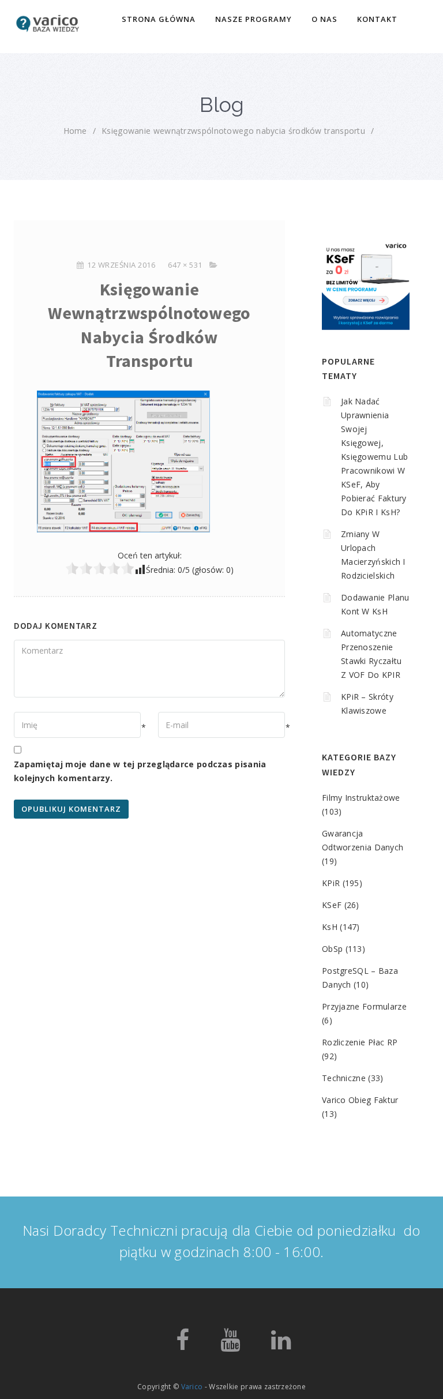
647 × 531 (185, 265)
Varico (192, 1387)
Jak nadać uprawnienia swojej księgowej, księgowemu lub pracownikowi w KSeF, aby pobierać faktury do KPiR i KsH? (374, 456)
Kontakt (377, 19)
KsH (329, 926)
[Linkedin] (281, 1345)
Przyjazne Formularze (364, 1006)
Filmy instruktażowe (361, 797)
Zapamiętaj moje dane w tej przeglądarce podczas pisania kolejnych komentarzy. (140, 771)
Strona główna (159, 19)
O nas (324, 19)
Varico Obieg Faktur (360, 1099)
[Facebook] (183, 1345)
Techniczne (344, 1077)
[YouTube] (230, 1345)
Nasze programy (253, 19)
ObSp (332, 948)
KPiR (331, 882)
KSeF (331, 904)
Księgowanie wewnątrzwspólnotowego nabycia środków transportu (233, 130)
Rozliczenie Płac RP (360, 1042)
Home (75, 130)
